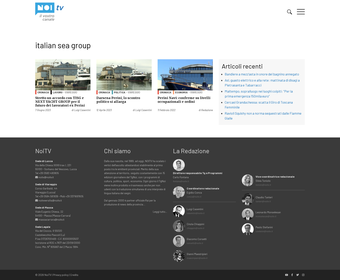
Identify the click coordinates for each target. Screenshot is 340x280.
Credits (74, 274)
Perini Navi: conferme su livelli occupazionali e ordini (184, 100)
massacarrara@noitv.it (51, 219)
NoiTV (47, 274)
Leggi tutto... (160, 211)
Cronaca (43, 92)
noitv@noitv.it (46, 177)
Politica (119, 92)
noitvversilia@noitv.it (50, 200)
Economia (181, 92)
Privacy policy (60, 274)
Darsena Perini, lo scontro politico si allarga (118, 100)
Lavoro (57, 92)
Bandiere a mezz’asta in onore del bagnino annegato (262, 74)
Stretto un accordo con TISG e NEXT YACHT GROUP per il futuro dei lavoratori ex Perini (60, 101)
